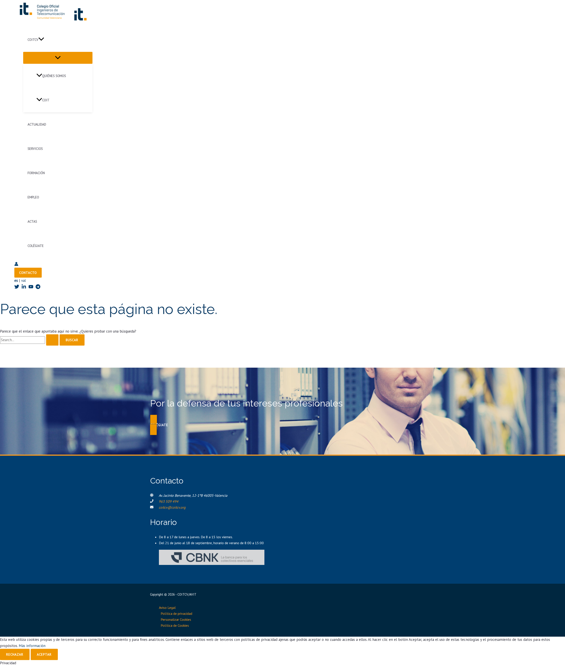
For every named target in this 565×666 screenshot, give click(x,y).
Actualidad (37, 124)
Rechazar (14, 654)
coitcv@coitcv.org (172, 507)
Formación (36, 173)
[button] (41, 40)
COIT (45, 100)
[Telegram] (38, 287)
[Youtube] (30, 287)
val (23, 280)
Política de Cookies (175, 625)
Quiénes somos (54, 76)
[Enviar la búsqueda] (52, 340)
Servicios (35, 149)
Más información (32, 645)
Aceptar (44, 654)
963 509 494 (168, 501)
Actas (32, 221)
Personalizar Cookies (176, 619)
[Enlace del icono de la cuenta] (16, 265)
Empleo (33, 197)
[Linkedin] (23, 287)
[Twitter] (16, 287)
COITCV (33, 40)
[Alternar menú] (57, 58)
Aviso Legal (167, 607)
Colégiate (36, 246)
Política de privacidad (176, 613)
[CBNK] (211, 563)
